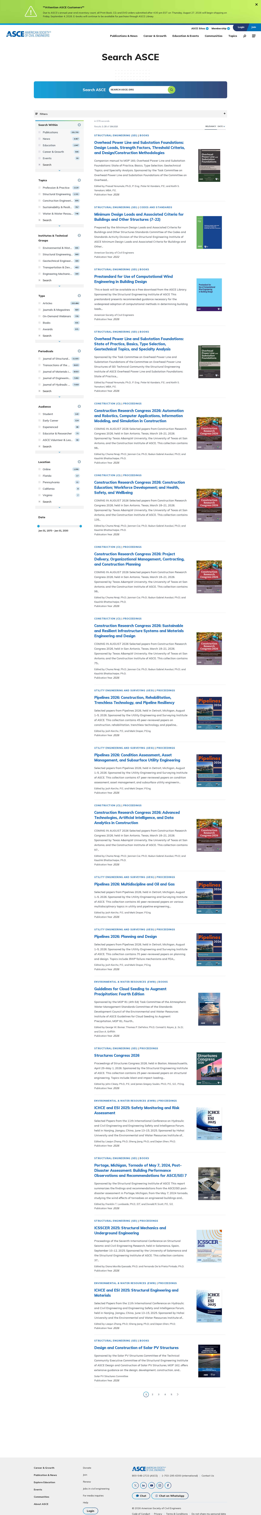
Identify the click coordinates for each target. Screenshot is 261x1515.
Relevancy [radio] (210, 126)
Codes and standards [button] (156, 207)
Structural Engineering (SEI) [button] (115, 135)
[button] (171, 90)
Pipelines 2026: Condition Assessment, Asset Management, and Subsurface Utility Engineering (137, 757)
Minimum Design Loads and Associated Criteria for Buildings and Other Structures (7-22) (139, 217)
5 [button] (171, 1394)
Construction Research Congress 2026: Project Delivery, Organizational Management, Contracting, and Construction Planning (139, 559)
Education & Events (185, 36)
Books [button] (144, 135)
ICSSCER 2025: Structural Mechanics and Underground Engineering (130, 1230)
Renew (87, 1481)
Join (85, 1474)
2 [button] (152, 1394)
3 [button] (158, 1394)
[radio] (224, 126)
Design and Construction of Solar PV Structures (136, 1347)
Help (85, 1502)
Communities (213, 36)
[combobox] (142, 89)
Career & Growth (154, 36)
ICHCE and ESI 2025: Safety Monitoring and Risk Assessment (136, 1110)
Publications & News (123, 36)
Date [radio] (220, 126)
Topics (232, 36)
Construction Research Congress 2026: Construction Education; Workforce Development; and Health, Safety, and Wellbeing (139, 487)
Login (90, 1511)
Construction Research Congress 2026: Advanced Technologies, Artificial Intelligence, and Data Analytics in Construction (137, 817)
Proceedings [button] (132, 403)
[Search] (244, 35)
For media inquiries (93, 1495)
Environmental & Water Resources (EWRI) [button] (125, 981)
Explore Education (44, 1482)
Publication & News (45, 1475)
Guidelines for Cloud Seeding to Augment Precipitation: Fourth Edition (130, 991)
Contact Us (208, 1475)
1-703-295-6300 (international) (180, 1475)
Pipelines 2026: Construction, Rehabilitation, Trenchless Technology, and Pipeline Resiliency (134, 700)
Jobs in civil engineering (96, 1488)
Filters (44, 113)
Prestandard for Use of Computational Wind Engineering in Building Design (133, 279)
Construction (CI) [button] (107, 403)
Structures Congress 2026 (116, 1055)
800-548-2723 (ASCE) (145, 1475)
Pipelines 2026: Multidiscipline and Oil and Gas (134, 884)
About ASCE (41, 1503)
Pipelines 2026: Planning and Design (125, 936)
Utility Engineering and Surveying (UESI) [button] (124, 690)
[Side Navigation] (253, 35)
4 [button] (165, 1394)
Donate (87, 1467)
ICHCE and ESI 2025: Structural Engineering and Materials (136, 1293)
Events (38, 1489)
